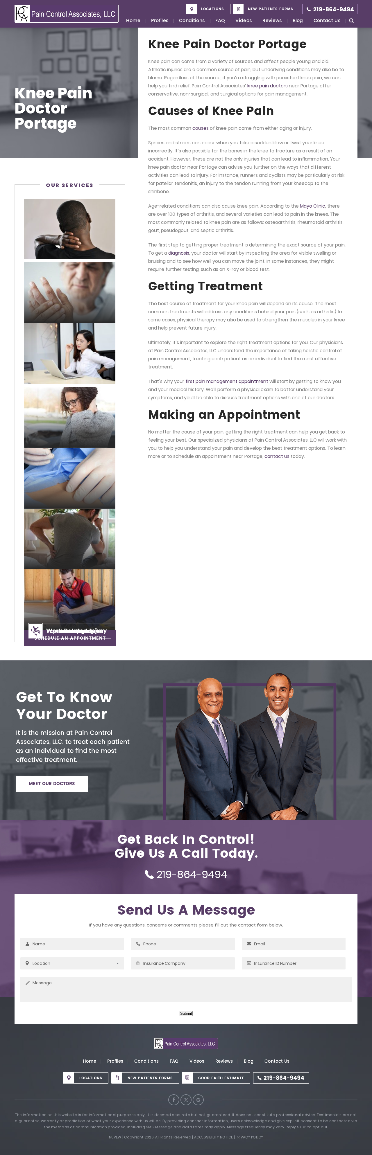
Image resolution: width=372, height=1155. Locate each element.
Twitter (186, 1099)
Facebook (173, 1099)
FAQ (220, 21)
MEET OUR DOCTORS (52, 783)
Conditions (192, 21)
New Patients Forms (270, 9)
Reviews (272, 21)
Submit (186, 1013)
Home (133, 21)
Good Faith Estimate (221, 1078)
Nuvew (115, 1137)
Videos (243, 21)
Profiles (160, 21)
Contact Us (327, 21)
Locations (212, 9)
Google (198, 1099)
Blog (298, 21)
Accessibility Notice (213, 1137)
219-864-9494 (333, 9)
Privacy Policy (249, 1137)
